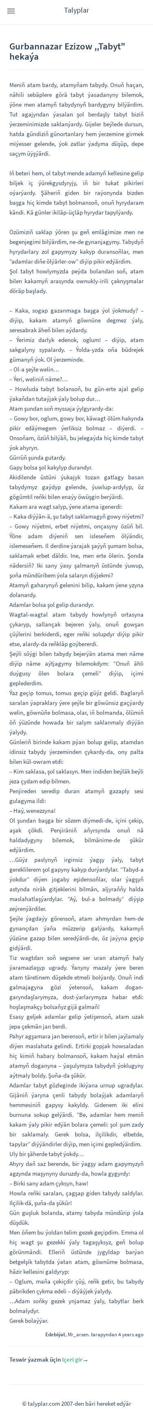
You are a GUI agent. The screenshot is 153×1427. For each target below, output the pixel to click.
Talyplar (76, 10)
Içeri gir (72, 1359)
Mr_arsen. (79, 1334)
